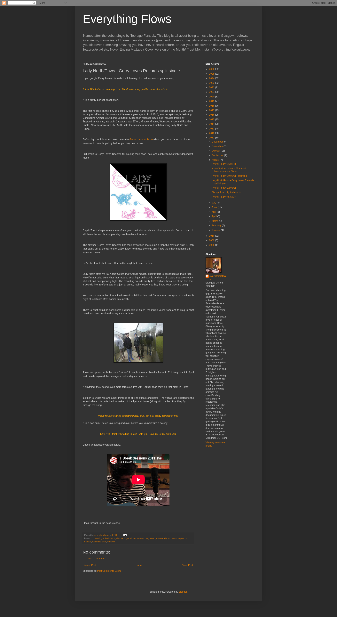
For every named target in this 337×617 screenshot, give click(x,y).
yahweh (111, 541)
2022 (212, 87)
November (217, 146)
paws (174, 538)
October (216, 150)
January (216, 230)
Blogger (183, 591)
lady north (150, 538)
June (215, 207)
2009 (212, 240)
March (215, 221)
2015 (212, 119)
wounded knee (99, 541)
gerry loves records (135, 538)
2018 (212, 105)
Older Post (187, 565)
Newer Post (90, 565)
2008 (212, 245)
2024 (212, 78)
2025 (212, 73)
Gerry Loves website (141, 139)
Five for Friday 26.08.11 (223, 164)
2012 (212, 133)
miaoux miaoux (163, 538)
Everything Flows (127, 18)
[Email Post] (124, 535)
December (217, 141)
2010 (212, 235)
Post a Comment (96, 558)
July (214, 202)
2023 (212, 83)
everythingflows (217, 278)
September (218, 155)
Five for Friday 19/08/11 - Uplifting (229, 176)
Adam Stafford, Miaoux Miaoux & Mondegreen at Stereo (228, 170)
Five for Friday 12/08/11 (223, 187)
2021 (212, 92)
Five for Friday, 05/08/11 (224, 197)
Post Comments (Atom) (109, 571)
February (217, 225)
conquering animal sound (103, 538)
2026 (212, 69)
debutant (120, 538)
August (216, 160)
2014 (212, 124)
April (214, 216)
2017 (212, 110)
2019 (212, 101)
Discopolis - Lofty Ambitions (225, 192)
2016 (212, 114)
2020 (212, 96)
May (214, 211)
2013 (212, 128)
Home (139, 565)
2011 (212, 137)
